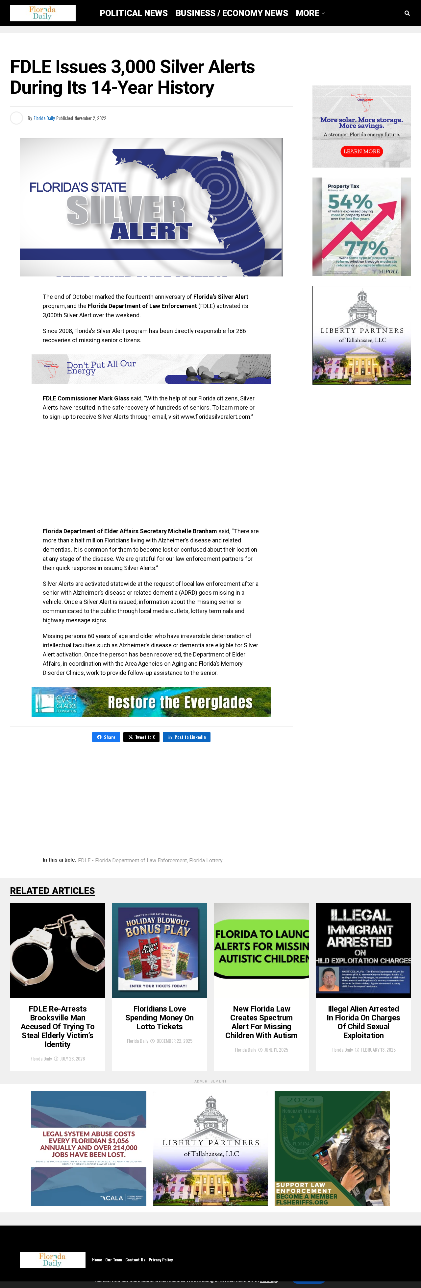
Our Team (113, 1259)
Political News (134, 13)
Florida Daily (44, 117)
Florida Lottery (206, 860)
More (307, 13)
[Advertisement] (151, 474)
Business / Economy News (232, 13)
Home (97, 1259)
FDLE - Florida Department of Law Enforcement (132, 860)
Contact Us (135, 1259)
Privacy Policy (161, 1259)
